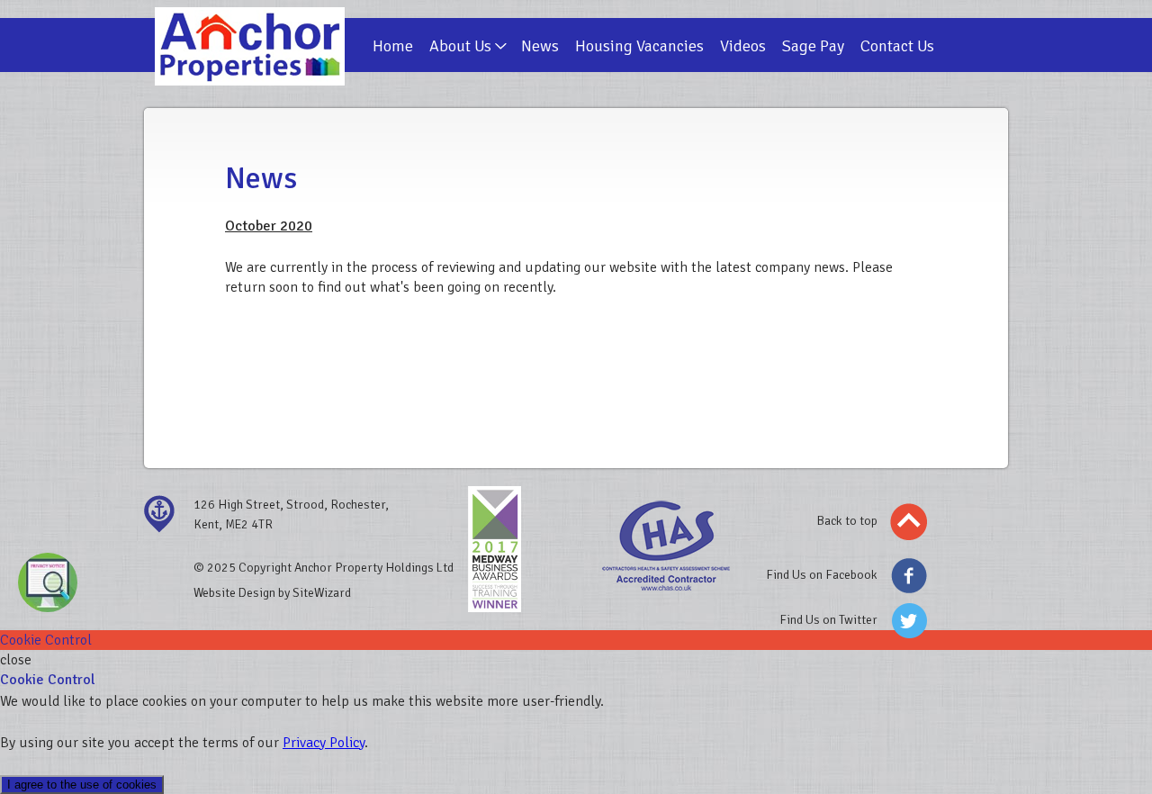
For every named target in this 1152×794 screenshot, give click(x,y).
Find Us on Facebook (822, 574)
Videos (743, 46)
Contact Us (897, 46)
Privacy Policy (323, 743)
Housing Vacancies (639, 46)
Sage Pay (813, 46)
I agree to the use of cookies (82, 784)
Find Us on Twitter (828, 619)
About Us (460, 46)
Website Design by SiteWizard (272, 592)
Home (393, 46)
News (540, 46)
